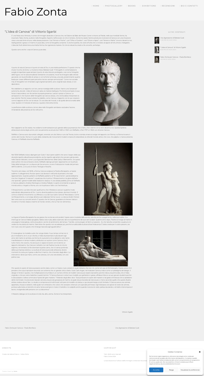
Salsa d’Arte (25, 354)
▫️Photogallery (112, 6)
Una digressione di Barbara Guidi (127, 328)
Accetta (156, 370)
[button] (200, 352)
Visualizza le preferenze (190, 370)
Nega (171, 370)
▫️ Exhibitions (147, 6)
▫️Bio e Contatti (188, 6)
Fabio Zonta (35, 11)
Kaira (15, 371)
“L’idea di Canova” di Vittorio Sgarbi (173, 47)
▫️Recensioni (167, 6)
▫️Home (95, 6)
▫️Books (131, 6)
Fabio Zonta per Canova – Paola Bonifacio (20, 328)
